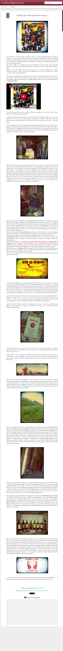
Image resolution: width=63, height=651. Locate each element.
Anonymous (40, 588)
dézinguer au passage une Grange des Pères (27, 297)
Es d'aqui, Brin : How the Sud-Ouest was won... (32, 15)
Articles (22, 590)
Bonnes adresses (29, 590)
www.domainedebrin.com (12, 351)
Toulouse (36, 590)
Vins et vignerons (44, 590)
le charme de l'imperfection (51, 491)
